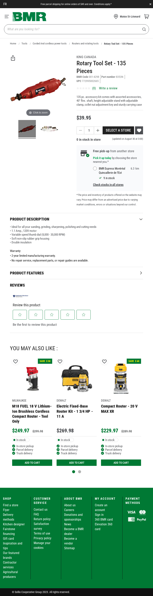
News (67, 524)
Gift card (8, 538)
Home (13, 43)
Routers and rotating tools (85, 43)
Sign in (99, 515)
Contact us (40, 509)
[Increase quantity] (98, 130)
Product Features (27, 273)
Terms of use (42, 533)
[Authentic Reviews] (21, 296)
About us (70, 505)
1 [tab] (73, 471)
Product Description (29, 219)
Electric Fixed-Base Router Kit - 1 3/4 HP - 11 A (75, 411)
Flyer (6, 510)
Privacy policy (42, 538)
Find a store (10, 505)
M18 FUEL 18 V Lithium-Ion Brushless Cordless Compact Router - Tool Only (32, 414)
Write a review (108, 88)
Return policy (42, 519)
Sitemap (69, 548)
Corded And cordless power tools (50, 43)
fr (5, 4)
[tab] (76, 219)
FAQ (36, 514)
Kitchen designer (14, 524)
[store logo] (29, 16)
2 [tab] (79, 471)
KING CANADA (86, 57)
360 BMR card (104, 519)
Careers (69, 510)
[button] (20, 314)
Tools (24, 43)
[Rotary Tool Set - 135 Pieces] (27, 129)
